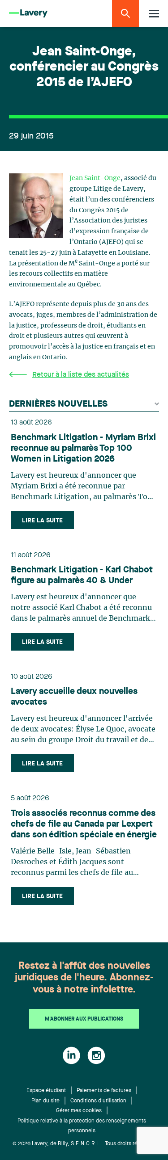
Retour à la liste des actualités (80, 374)
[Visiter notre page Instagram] (96, 1055)
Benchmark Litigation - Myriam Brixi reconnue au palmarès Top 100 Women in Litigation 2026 (83, 448)
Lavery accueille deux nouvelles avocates (74, 697)
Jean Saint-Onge (95, 178)
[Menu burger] (154, 13)
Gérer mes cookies (79, 1111)
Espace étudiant (46, 1090)
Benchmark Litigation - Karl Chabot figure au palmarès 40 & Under (82, 575)
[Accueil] (28, 13)
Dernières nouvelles (58, 404)
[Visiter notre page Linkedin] (71, 1055)
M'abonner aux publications (84, 1019)
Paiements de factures (104, 1090)
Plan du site (45, 1101)
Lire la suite (42, 520)
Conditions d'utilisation (98, 1101)
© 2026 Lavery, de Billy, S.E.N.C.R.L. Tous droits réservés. (84, 1144)
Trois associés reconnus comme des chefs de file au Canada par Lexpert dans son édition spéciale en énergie (84, 824)
